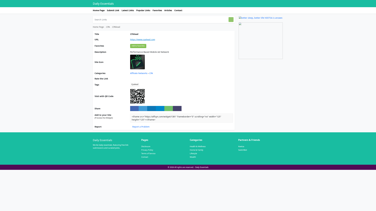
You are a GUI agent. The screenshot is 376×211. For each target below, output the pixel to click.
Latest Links (128, 10)
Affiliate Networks (139, 73)
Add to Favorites (138, 46)
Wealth (193, 157)
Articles (168, 10)
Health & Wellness (198, 146)
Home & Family (196, 150)
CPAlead (116, 26)
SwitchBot (242, 150)
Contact (178, 10)
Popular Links (143, 10)
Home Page (99, 10)
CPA (108, 26)
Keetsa (241, 146)
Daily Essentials (103, 4)
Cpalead (134, 84)
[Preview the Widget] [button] (104, 117)
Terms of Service (148, 153)
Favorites (157, 10)
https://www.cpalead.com (142, 39)
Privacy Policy (147, 150)
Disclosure (145, 146)
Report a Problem (141, 126)
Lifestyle (193, 153)
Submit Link (113, 10)
